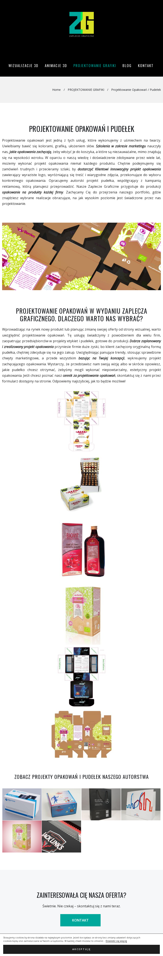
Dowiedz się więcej (116, 940)
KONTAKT (80, 920)
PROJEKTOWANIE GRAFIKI (86, 90)
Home (56, 90)
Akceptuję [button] (81, 949)
